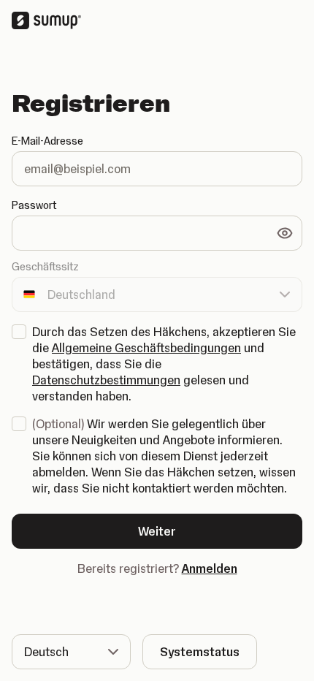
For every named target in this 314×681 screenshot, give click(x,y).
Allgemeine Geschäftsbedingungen (146, 347)
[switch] (285, 233)
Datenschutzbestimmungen (106, 380)
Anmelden (209, 568)
